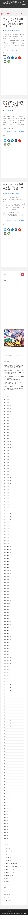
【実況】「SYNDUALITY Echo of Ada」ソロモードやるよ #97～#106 (14, 383)
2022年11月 (8, 516)
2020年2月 (8, 594)
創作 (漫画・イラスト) (11, 860)
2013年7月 (8, 760)
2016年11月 (8, 661)
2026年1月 (8, 402)
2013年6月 (8, 763)
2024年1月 (8, 474)
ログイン (6, 891)
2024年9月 (8, 450)
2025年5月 (8, 426)
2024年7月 (8, 456)
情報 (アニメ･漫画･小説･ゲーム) (13, 866)
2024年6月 (8, 459)
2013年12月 (8, 748)
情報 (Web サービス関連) (12, 863)
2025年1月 (8, 438)
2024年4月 (8, 465)
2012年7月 (8, 796)
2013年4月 (8, 769)
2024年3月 (8, 468)
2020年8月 (8, 579)
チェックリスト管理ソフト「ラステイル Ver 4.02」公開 (13, 104)
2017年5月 (8, 643)
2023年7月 (8, 492)
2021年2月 (8, 567)
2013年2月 (8, 775)
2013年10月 (8, 754)
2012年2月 (8, 808)
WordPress (23, 913)
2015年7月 (8, 700)
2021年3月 (8, 564)
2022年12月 (8, 513)
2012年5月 (8, 799)
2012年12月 (8, 781)
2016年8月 (8, 667)
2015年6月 (8, 703)
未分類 (7, 881)
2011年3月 (8, 838)
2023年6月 (8, 495)
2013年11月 (8, 751)
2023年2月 (8, 507)
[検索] (22, 274)
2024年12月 (8, 441)
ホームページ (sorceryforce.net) (11, 355)
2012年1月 (8, 811)
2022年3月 (8, 537)
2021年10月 (8, 552)
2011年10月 (8, 820)
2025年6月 (8, 423)
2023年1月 (8, 510)
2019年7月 (8, 604)
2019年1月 (8, 619)
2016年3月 (8, 679)
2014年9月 (8, 730)
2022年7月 (8, 528)
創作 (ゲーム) (9, 851)
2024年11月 (8, 444)
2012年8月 (8, 793)
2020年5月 (8, 585)
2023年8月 (8, 489)
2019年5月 (8, 607)
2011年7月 (8, 829)
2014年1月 (8, 745)
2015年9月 (8, 694)
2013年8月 (8, 757)
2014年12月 (8, 721)
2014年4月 (8, 739)
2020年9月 (8, 576)
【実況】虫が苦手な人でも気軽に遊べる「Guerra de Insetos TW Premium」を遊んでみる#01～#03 (14, 372)
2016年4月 (8, 676)
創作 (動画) (8, 857)
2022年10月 (8, 519)
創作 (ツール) (9, 854)
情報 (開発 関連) (9, 875)
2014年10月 (8, 727)
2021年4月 (8, 561)
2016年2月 (8, 682)
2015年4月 (8, 709)
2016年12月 (8, 658)
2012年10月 (8, 787)
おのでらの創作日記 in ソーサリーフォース (13, 2)
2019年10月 (8, 601)
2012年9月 (8, 790)
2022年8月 (8, 525)
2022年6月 (8, 531)
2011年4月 (8, 835)
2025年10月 (8, 411)
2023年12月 (8, 477)
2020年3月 (8, 591)
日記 (7, 878)
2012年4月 (8, 802)
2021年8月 (8, 555)
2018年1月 (8, 634)
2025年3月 (8, 432)
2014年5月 (8, 736)
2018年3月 (8, 631)
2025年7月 (8, 420)
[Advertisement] (14, 78)
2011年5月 (8, 832)
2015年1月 (8, 718)
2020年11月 (8, 573)
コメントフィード (8, 897)
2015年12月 (8, 685)
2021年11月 (8, 549)
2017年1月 (8, 655)
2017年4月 (8, 646)
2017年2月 (8, 652)
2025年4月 (8, 429)
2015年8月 (8, 697)
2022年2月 (8, 540)
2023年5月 (8, 498)
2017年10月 (8, 640)
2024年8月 (8, 453)
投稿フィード (7, 894)
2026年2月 (8, 399)
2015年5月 (8, 706)
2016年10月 (8, 664)
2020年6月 (8, 582)
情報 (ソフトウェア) (10, 869)
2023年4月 (8, 501)
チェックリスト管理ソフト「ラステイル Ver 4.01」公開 (13, 187)
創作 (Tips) (8, 848)
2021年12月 (8, 546)
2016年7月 (8, 670)
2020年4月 (8, 588)
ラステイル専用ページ (11, 50)
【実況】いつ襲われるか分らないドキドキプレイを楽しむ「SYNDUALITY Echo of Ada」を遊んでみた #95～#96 (14, 388)
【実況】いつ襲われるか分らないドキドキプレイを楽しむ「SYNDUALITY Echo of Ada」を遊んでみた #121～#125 (14, 366)
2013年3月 (8, 772)
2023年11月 (8, 480)
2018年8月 (8, 628)
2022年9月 (8, 522)
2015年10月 (8, 691)
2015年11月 (8, 688)
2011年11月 (8, 817)
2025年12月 (8, 405)
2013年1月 (8, 778)
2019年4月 (8, 610)
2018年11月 (8, 625)
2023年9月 (8, 486)
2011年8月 (8, 826)
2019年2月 (8, 616)
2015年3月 (8, 712)
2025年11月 (8, 408)
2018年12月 (8, 622)
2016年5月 (8, 673)
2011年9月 (8, 823)
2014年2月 (8, 742)
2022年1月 (8, 543)
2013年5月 (8, 766)
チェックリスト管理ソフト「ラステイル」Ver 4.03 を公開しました (13, 22)
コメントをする (16, 30)
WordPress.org (7, 900)
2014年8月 (8, 733)
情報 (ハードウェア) (10, 872)
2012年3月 (8, 805)
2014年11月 (8, 724)
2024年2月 (8, 471)
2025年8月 (8, 417)
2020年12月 (8, 570)
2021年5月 (8, 558)
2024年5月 (8, 462)
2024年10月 (8, 447)
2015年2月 (8, 715)
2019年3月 (8, 613)
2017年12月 (8, 637)
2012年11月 (8, 784)
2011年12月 (8, 814)
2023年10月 (8, 483)
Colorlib (13, 913)
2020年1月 (8, 597)
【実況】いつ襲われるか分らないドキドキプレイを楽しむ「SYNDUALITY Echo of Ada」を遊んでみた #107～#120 (14, 378)
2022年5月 (8, 534)
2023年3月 (8, 504)
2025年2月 (8, 435)
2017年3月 (8, 649)
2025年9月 (8, 414)
